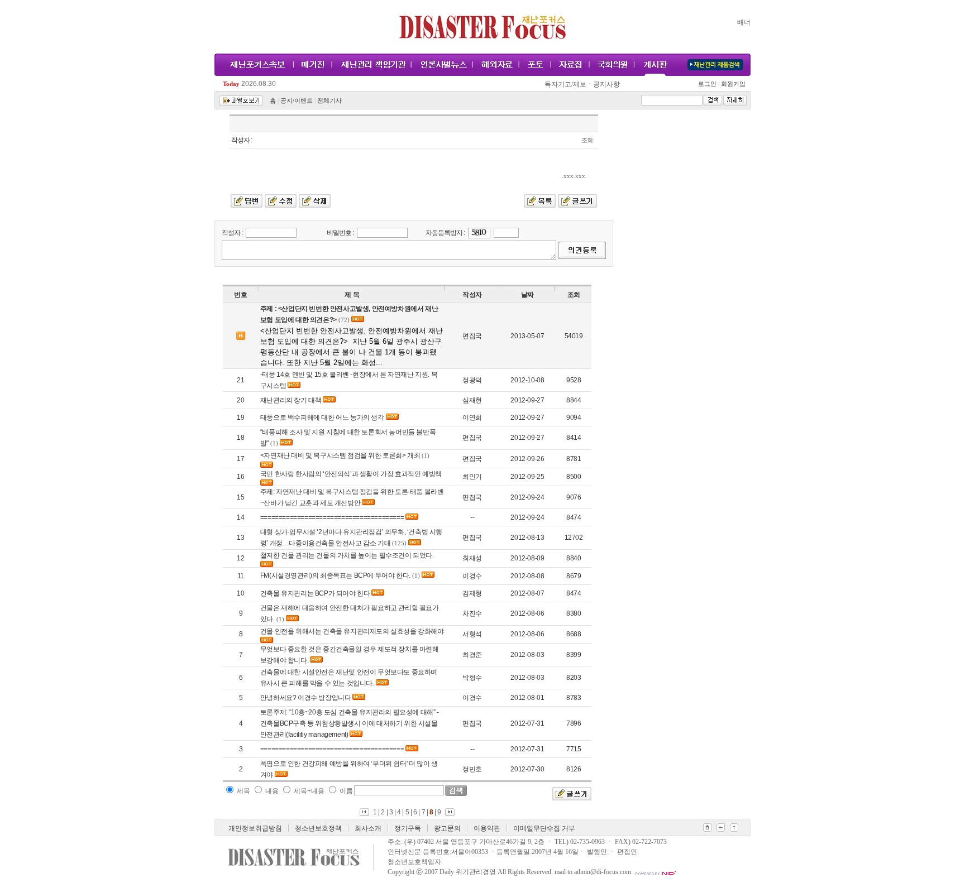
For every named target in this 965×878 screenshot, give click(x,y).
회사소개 (368, 828)
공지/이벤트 (296, 101)
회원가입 (732, 84)
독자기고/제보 (565, 84)
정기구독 (407, 828)
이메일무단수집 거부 (544, 828)
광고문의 (447, 828)
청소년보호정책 (318, 828)
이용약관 (487, 828)
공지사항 (606, 84)
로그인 (708, 84)
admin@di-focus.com (602, 872)
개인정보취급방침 (255, 828)
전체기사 (329, 101)
